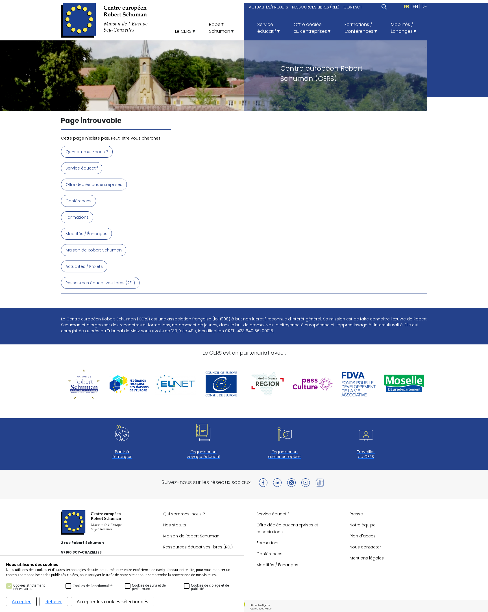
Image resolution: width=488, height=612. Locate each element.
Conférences (78, 201)
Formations (77, 217)
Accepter (21, 601)
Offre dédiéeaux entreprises (311, 27)
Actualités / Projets (84, 266)
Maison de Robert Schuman (94, 250)
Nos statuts (174, 525)
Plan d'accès (363, 536)
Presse (356, 514)
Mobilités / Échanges (86, 233)
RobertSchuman (220, 27)
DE (424, 6)
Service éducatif (82, 168)
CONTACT (352, 7)
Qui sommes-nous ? (184, 514)
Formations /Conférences (359, 27)
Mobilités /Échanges (402, 27)
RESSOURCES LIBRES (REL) (315, 7)
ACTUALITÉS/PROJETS (268, 7)
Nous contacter (365, 547)
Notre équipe (363, 525)
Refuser (53, 601)
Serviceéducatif (267, 27)
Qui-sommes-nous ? (87, 152)
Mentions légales (367, 558)
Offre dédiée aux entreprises (94, 184)
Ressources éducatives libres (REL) (100, 283)
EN (415, 6)
